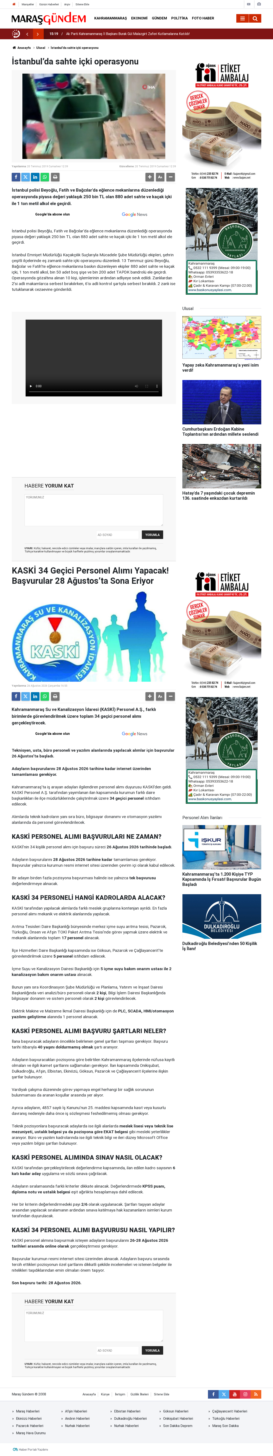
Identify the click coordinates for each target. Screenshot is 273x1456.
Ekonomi (139, 18)
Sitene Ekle (82, 4)
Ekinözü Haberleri (29, 1419)
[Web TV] (248, 4)
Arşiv (67, 4)
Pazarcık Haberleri (29, 1426)
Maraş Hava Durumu (31, 1433)
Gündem (159, 18)
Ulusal (40, 48)
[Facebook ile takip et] (213, 1394)
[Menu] (242, 19)
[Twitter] (25, 177)
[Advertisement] (94, 441)
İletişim (120, 1394)
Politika (179, 18)
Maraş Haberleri (27, 1411)
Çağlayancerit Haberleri (229, 1411)
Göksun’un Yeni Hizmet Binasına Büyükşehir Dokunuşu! (106, 34)
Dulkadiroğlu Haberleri (130, 1419)
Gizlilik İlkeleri (140, 1394)
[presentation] (27, 33)
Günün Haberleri (49, 4)
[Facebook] (16, 177)
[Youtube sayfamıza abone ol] (234, 1394)
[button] (149, 177)
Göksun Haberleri (175, 1411)
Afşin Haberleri (76, 1411)
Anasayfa (24, 48)
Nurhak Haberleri (77, 1426)
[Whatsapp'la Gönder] (45, 177)
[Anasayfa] (14, 4)
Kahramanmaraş (110, 18)
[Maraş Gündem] (49, 18)
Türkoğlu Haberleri (226, 1419)
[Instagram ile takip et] (245, 1394)
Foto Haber (203, 18)
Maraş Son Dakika (225, 1426)
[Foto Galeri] (259, 4)
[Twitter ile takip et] (224, 1394)
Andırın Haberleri (77, 1419)
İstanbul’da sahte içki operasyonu (75, 48)
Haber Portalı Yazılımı (33, 1449)
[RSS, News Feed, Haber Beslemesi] (256, 1394)
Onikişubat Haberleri (178, 1419)
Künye (105, 1394)
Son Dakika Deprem (177, 1426)
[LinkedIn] (35, 177)
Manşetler (28, 4)
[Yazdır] (55, 177)
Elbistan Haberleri (127, 1411)
